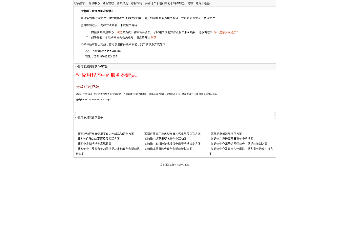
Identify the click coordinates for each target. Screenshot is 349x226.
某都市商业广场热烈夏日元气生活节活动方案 (172, 133)
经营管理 (108, 3)
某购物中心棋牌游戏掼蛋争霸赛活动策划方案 (172, 143)
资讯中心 (94, 3)
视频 (207, 3)
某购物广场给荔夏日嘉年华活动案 (232, 138)
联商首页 (80, 3)
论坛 (199, 3)
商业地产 (150, 3)
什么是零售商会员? (225, 32)
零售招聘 (136, 3)
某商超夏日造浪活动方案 (226, 133)
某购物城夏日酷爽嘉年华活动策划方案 (168, 148)
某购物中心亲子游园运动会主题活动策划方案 (239, 143)
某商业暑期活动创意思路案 (94, 143)
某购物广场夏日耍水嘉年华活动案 (165, 138)
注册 (119, 32)
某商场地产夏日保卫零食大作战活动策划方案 (106, 133)
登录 (153, 37)
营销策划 (122, 3)
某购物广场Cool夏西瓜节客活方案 (99, 138)
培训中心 (164, 3)
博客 (190, 3)
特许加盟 (179, 3)
